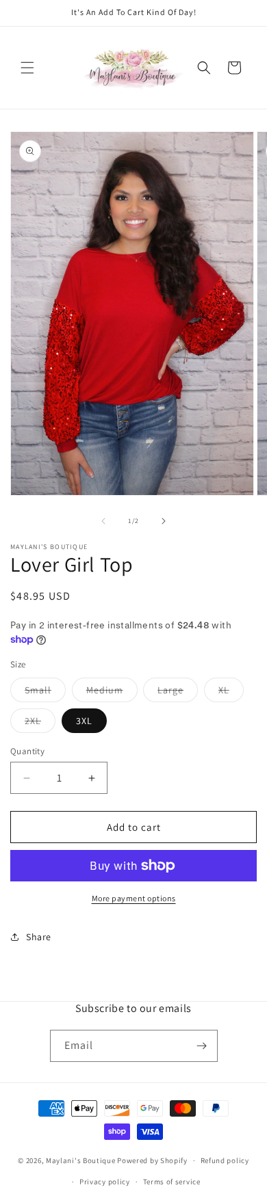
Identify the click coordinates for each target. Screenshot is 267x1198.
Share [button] (38, 937)
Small (45, 692)
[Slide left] (103, 521)
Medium (112, 692)
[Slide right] (164, 521)
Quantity (27, 751)
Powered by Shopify (152, 1160)
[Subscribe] (202, 1046)
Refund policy (225, 1160)
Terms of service (172, 1181)
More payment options (134, 898)
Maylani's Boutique (81, 1160)
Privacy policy (104, 1181)
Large (177, 692)
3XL (84, 721)
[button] (27, 68)
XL (231, 692)
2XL (40, 723)
